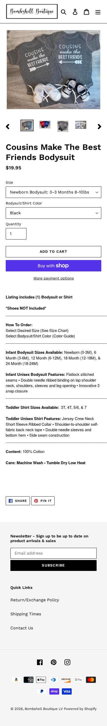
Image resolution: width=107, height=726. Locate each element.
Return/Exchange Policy (34, 599)
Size (9, 182)
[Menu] (98, 11)
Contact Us (21, 627)
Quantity (13, 224)
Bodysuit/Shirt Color (24, 203)
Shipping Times (25, 613)
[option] (27, 125)
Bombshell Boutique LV (44, 709)
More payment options (54, 278)
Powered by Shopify (80, 709)
